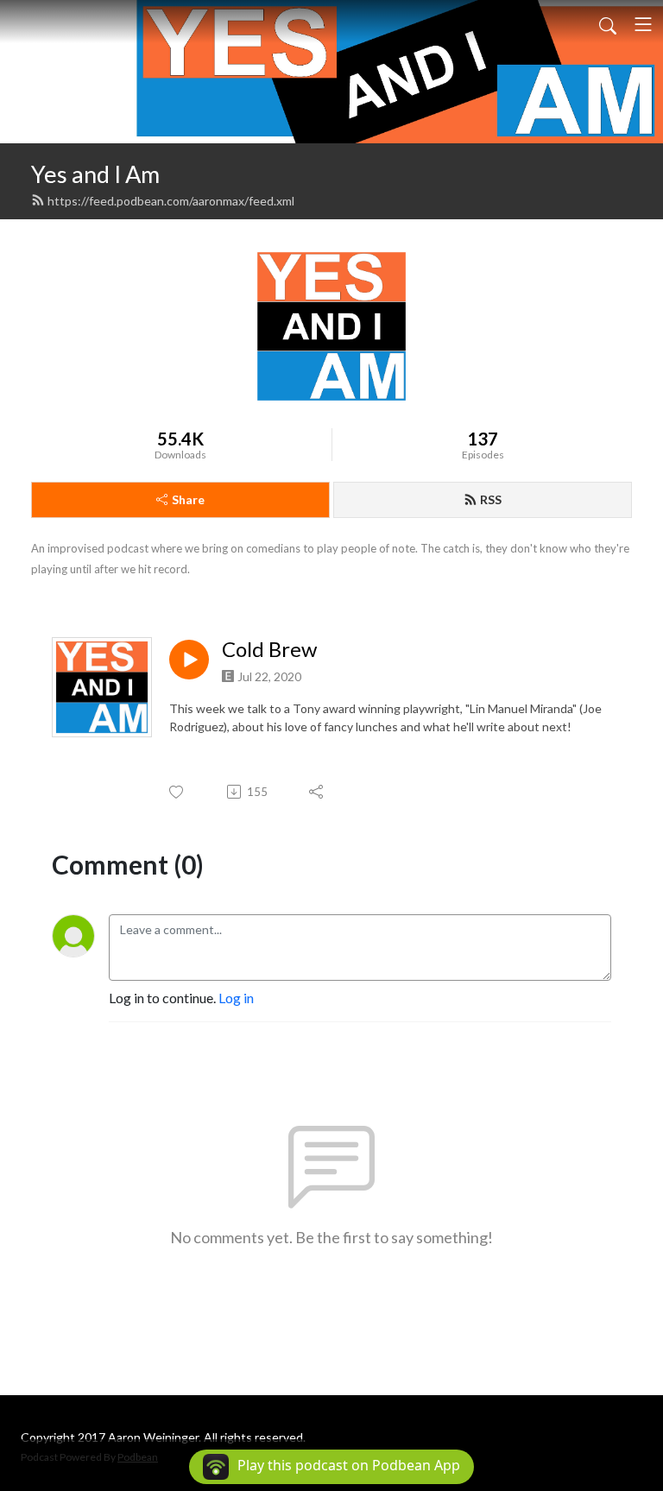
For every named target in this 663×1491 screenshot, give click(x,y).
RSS (491, 499)
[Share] (317, 791)
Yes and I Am (95, 174)
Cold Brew (269, 649)
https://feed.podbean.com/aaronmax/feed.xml (170, 200)
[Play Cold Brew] (189, 659)
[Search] (607, 24)
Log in (236, 997)
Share (188, 499)
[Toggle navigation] (643, 24)
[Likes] (177, 792)
